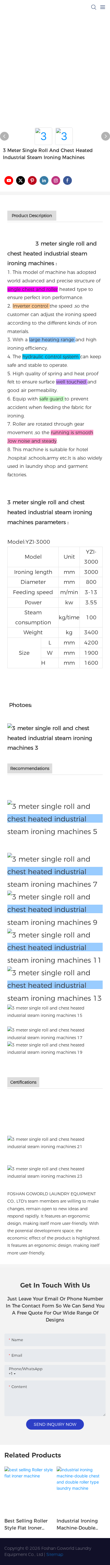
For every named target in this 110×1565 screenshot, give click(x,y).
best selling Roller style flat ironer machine (26, 1525)
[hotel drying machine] (55, 909)
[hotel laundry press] (55, 985)
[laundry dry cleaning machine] (55, 1048)
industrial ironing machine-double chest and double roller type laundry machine (80, 1525)
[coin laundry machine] (55, 1033)
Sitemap (54, 1554)
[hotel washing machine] (55, 871)
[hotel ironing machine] (55, 947)
